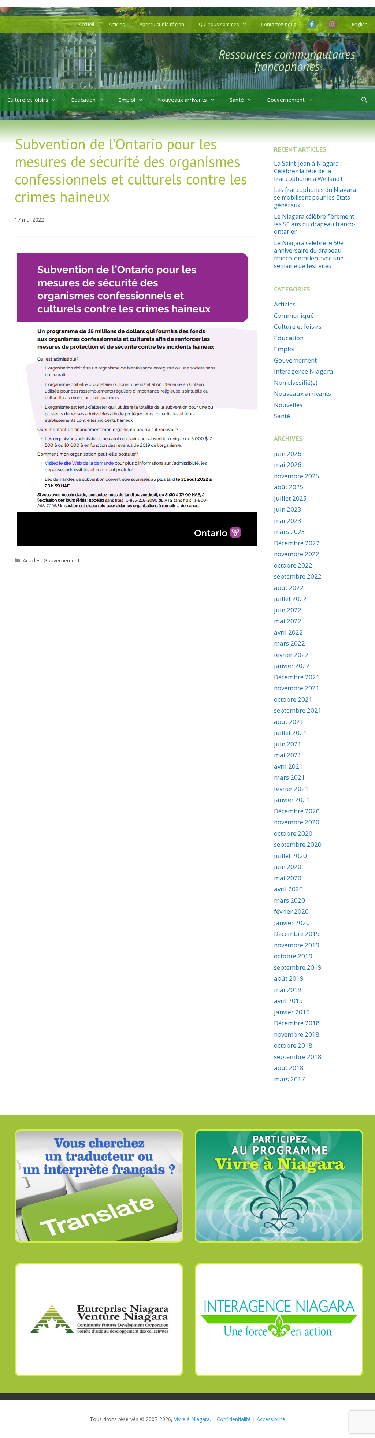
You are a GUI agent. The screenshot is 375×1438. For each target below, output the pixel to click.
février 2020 (291, 911)
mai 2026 (287, 464)
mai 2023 (287, 520)
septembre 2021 (298, 710)
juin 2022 (287, 610)
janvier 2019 (292, 1012)
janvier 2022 (292, 665)
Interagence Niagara (303, 371)
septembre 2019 (298, 967)
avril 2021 (288, 766)
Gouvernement (286, 99)
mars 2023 (289, 531)
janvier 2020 (292, 922)
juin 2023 (287, 509)
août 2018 (289, 1067)
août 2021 (289, 721)
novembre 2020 (296, 822)
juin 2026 (287, 453)
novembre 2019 (296, 945)
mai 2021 (287, 755)
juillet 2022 (290, 598)
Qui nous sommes (219, 24)
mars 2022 (289, 643)
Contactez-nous (278, 24)
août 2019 (289, 978)
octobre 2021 (293, 699)
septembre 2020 (298, 844)
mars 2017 (289, 1079)
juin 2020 (287, 866)
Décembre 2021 (297, 677)
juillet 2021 (290, 732)
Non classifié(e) (296, 382)
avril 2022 (288, 632)
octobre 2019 (293, 956)
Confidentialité (234, 1419)
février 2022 (291, 654)
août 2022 (289, 587)
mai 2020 (287, 878)
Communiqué (294, 315)
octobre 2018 (293, 1045)
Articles (117, 24)
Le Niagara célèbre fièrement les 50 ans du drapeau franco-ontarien (315, 224)
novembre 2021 (296, 688)
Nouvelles (288, 405)
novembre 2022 (296, 554)
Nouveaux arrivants (182, 99)
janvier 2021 (292, 799)
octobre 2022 (293, 565)
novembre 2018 (296, 1034)
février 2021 (291, 788)
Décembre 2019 (297, 933)
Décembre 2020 (297, 811)
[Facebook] (313, 24)
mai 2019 (287, 989)
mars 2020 (289, 900)
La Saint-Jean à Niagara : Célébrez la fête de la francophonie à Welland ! (308, 171)
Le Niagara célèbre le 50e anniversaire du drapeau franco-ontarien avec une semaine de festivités (309, 254)
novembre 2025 (296, 476)
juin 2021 (287, 744)
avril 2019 (288, 1000)
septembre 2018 (298, 1056)
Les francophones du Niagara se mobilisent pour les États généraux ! (315, 197)
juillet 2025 (290, 498)
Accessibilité (271, 1419)
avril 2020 (288, 889)
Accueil (86, 24)
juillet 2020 (290, 855)
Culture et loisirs (27, 99)
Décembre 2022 (297, 543)
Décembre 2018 (297, 1023)
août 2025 (289, 487)
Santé (237, 99)
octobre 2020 (293, 833)
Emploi (126, 99)
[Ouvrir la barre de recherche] (364, 100)
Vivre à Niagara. (192, 1419)
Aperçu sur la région (162, 24)
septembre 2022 (298, 576)
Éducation (83, 99)
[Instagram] (332, 25)
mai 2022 (287, 621)
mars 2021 (289, 777)
